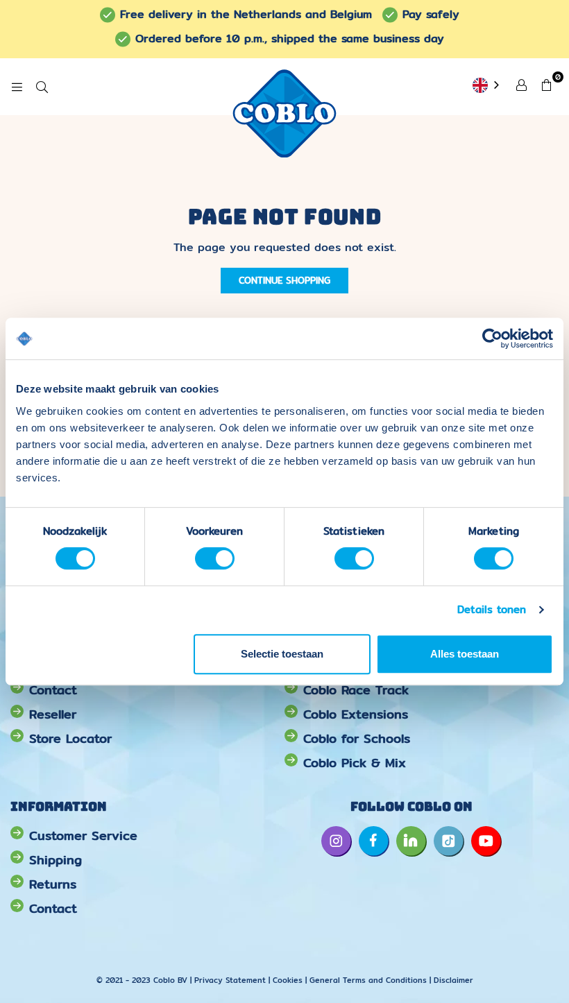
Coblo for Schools (356, 738)
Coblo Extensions (355, 714)
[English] (487, 86)
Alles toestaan (464, 654)
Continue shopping (284, 280)
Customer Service (83, 835)
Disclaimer (453, 980)
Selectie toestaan (282, 654)
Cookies (288, 980)
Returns (52, 884)
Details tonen (491, 609)
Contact (53, 690)
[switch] (215, 558)
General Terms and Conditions (368, 980)
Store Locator (70, 738)
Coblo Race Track (356, 690)
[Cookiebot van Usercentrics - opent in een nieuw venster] (492, 338)
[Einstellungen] (521, 84)
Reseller (52, 714)
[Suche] (41, 86)
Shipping (55, 860)
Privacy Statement (231, 980)
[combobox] (487, 86)
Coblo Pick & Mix (354, 763)
